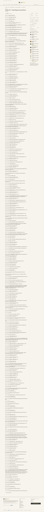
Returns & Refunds (17, 510)
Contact (14, 510)
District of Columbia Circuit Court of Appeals (35, 47)
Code (6, 4)
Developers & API (33, 499)
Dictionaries (16, 4)
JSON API (32, 501)
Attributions (21, 510)
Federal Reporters (12, 7)
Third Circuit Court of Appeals (35, 49)
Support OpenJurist (36, 503)
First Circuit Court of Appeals (35, 53)
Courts (9, 4)
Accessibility (10, 510)
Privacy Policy (29, 510)
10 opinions (33, 58)
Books (19, 4)
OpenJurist (6, 7)
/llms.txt (32, 500)
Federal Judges (21, 502)
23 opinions (33, 39)
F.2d (21, 7)
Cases (4, 4)
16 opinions (33, 48)
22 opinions (33, 42)
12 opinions (33, 56)
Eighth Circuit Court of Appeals (35, 51)
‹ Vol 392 (31, 27)
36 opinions (33, 35)
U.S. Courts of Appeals (17, 7)
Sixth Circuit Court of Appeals (35, 55)
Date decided (7, 13)
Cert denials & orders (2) (8, 492)
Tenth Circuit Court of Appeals (35, 57)
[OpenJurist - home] (22, 2)
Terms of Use (25, 510)
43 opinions (33, 32)
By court (10, 13)
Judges (12, 4)
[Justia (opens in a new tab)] (11, 505)
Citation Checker (21, 507)
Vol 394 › (38, 27)
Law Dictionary (21, 501)
